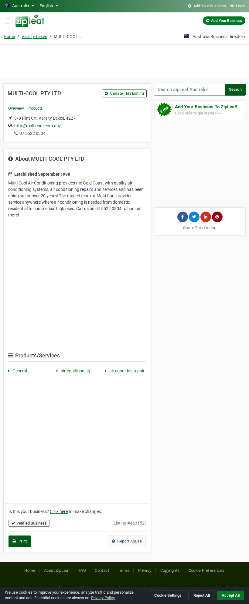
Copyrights (170, 570)
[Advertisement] (124, 61)
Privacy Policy (103, 597)
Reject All (201, 595)
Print (22, 541)
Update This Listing (126, 93)
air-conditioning (75, 370)
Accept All (231, 595)
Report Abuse (129, 541)
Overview (16, 108)
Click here (59, 511)
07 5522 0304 (32, 133)
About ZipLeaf (57, 570)
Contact (102, 570)
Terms (123, 570)
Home (9, 36)
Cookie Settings (168, 595)
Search (235, 89)
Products (35, 108)
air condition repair (127, 370)
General (19, 370)
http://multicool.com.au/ (37, 125)
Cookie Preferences (207, 570)
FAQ (82, 570)
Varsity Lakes (34, 36)
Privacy (145, 570)
